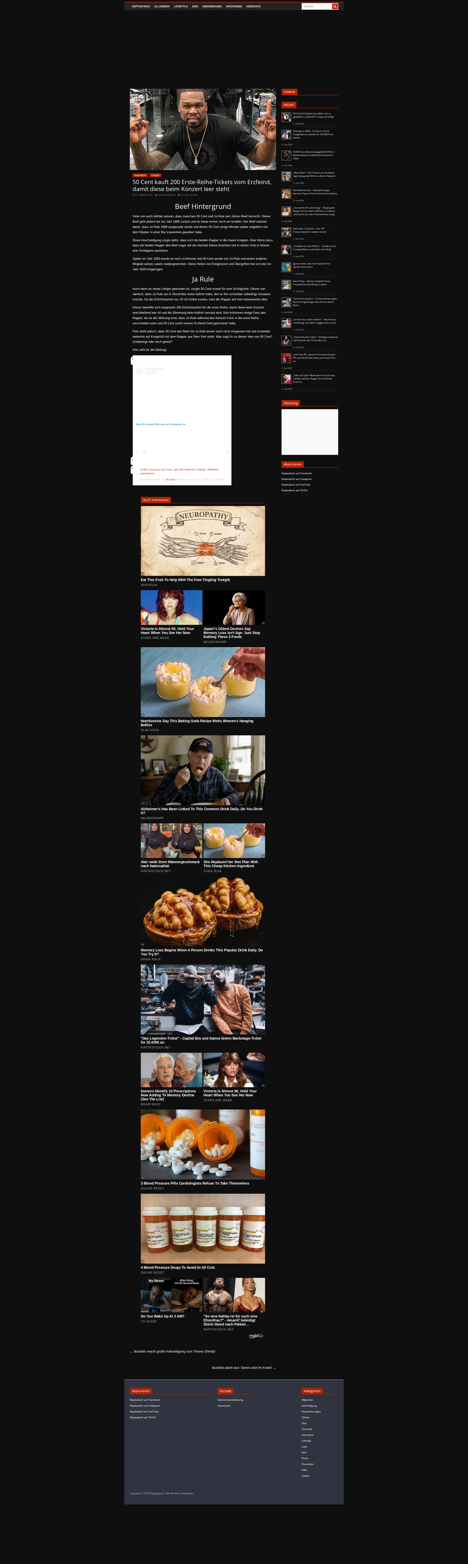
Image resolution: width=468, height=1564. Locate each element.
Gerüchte (253, 6)
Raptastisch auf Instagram (297, 479)
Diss (195, 6)
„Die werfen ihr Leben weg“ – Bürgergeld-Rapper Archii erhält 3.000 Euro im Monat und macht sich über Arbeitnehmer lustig (314, 211)
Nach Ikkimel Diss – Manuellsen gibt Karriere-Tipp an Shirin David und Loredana (315, 192)
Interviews (234, 6)
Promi (305, 1458)
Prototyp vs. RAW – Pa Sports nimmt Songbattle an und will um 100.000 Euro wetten (313, 134)
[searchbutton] (335, 6)
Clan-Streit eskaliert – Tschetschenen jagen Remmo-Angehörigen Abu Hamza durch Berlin (315, 302)
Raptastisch (141, 6)
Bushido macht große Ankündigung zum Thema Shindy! (172, 1351)
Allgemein (161, 6)
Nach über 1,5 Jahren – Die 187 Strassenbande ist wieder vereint (310, 230)
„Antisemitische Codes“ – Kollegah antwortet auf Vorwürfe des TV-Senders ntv (315, 338)
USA (304, 1469)
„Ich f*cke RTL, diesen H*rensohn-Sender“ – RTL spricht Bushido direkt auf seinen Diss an (315, 358)
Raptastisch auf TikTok (294, 490)
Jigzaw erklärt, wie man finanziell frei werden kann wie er (311, 265)
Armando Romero (166, 195)
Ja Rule (194, 195)
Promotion (308, 1464)
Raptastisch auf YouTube (296, 484)
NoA (304, 1452)
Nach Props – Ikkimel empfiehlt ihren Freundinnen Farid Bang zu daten (311, 283)
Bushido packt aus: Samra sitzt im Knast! (244, 1368)
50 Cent (185, 195)
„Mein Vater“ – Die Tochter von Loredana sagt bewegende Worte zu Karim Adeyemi (314, 174)
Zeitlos (305, 1475)
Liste (304, 1446)
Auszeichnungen (311, 1411)
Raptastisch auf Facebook (297, 473)
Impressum (224, 1405)
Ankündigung (212, 6)
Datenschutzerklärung (230, 1399)
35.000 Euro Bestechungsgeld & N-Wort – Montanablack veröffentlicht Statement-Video (314, 155)
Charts (305, 1417)
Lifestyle (181, 6)
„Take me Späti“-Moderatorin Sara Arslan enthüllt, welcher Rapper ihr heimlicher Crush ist (314, 378)
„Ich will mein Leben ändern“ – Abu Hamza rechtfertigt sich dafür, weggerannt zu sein (314, 321)
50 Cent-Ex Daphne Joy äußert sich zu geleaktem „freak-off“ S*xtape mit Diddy (313, 115)
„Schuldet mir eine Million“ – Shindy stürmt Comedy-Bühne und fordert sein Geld (314, 248)
